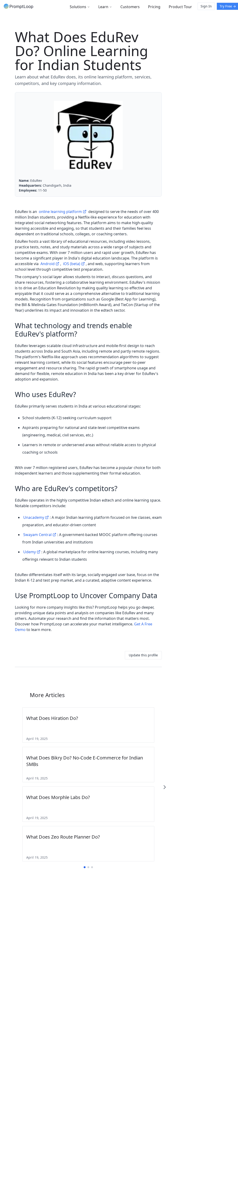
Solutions (78, 6)
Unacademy (33, 517)
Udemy (29, 551)
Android (47, 263)
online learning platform (60, 211)
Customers (130, 6)
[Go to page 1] (85, 867)
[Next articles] (164, 787)
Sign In (206, 6)
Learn (103, 6)
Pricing (154, 6)
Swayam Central (37, 534)
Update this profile (143, 655)
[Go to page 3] (92, 867)
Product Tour (180, 6)
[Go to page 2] (88, 867)
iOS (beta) (71, 263)
